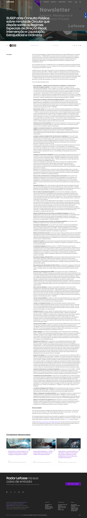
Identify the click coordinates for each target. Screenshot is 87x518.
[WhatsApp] (78, 45)
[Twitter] (76, 45)
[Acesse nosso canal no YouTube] (18, 492)
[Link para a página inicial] (10, 1)
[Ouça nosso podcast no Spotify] (23, 492)
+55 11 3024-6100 (48, 508)
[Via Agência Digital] (80, 515)
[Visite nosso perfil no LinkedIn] (6, 492)
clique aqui (67, 419)
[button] (39, 2)
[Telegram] (80, 45)
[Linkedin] (74, 45)
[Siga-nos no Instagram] (10, 492)
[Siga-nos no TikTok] (14, 492)
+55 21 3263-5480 (61, 509)
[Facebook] (72, 45)
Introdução (9, 54)
